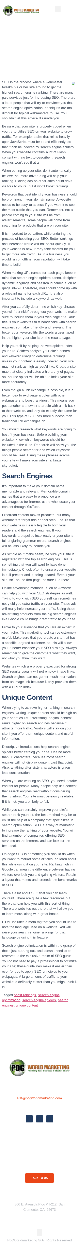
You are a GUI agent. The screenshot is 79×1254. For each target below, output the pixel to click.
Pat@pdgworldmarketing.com (39, 1098)
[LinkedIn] (49, 1118)
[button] (58, 9)
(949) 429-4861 (39, 1107)
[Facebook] (29, 1118)
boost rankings (25, 995)
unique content (27, 1005)
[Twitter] (39, 1118)
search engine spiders (39, 1000)
